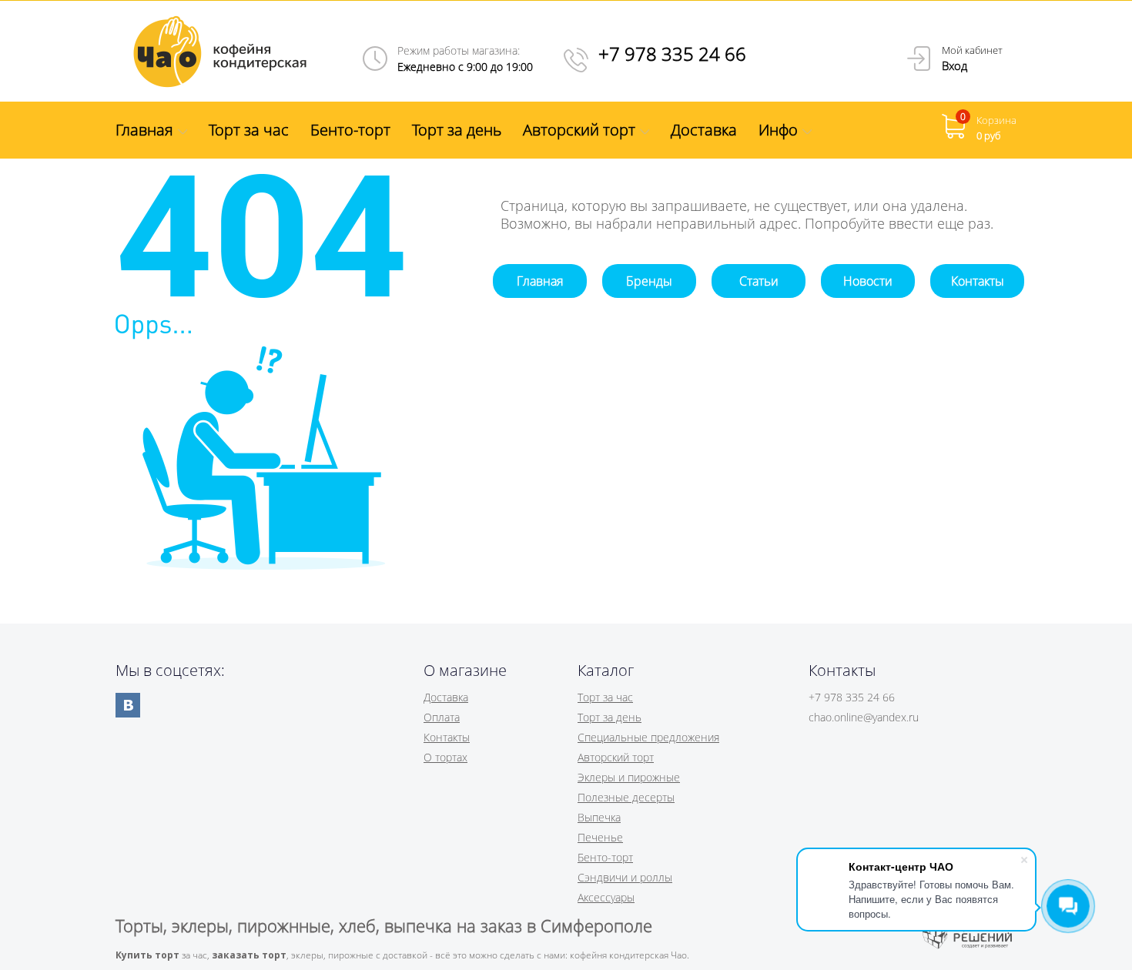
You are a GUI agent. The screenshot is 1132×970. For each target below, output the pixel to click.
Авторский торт (616, 757)
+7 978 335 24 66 (672, 53)
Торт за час (605, 697)
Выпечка (599, 817)
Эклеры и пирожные (629, 777)
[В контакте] (128, 705)
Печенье (600, 837)
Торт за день (609, 717)
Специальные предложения (648, 737)
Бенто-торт (605, 857)
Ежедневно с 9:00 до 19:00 (465, 66)
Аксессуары (606, 897)
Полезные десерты (626, 797)
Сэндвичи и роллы (625, 877)
